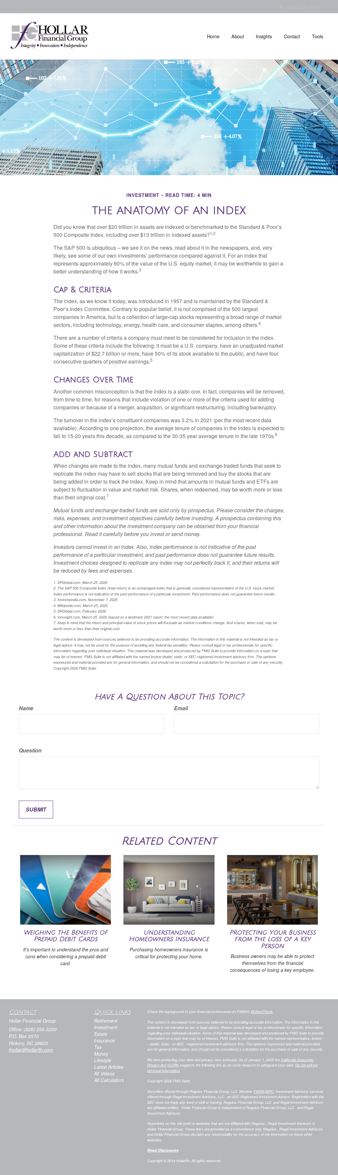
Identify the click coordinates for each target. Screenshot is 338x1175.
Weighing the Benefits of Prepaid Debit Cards (65, 936)
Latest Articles (108, 1067)
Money (101, 1053)
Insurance (104, 1040)
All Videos (104, 1073)
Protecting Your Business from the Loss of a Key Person (272, 939)
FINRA (259, 1091)
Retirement (105, 1020)
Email (181, 708)
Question (30, 750)
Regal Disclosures (163, 1150)
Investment (105, 1027)
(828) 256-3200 (303, 6)
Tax (98, 1047)
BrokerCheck (262, 1011)
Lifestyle (102, 1060)
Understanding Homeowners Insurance (169, 936)
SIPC (269, 1091)
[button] (237, 36)
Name (26, 708)
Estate (100, 1034)
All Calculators (109, 1080)
